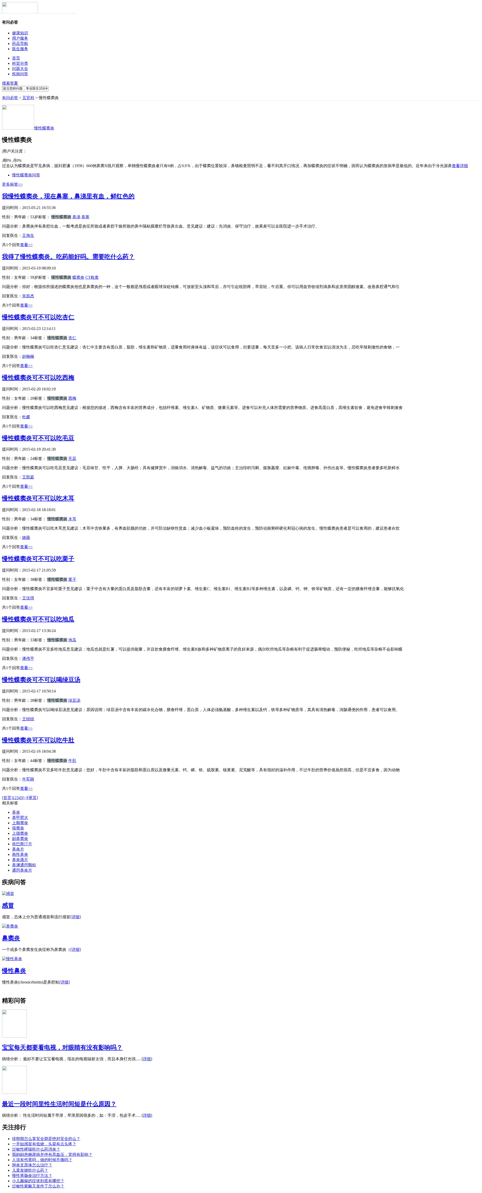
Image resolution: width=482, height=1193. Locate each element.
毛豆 (72, 458)
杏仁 (72, 338)
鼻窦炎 (11, 938)
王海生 (28, 235)
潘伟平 (28, 658)
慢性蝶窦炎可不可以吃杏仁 (38, 317)
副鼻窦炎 (20, 838)
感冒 (8, 905)
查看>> (26, 245)
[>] (25, 798)
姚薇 (26, 537)
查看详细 (460, 166)
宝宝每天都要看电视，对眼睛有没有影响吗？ (62, 1047)
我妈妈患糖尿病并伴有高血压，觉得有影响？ (52, 1154)
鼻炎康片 (20, 860)
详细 (147, 1059)
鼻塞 (85, 217)
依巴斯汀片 (22, 844)
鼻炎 (16, 812)
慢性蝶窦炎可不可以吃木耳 (38, 498)
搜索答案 (10, 83)
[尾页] (32, 798)
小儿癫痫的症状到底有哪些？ (38, 1181)
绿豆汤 (74, 700)
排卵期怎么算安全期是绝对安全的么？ (46, 1139)
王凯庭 (28, 477)
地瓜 (72, 640)
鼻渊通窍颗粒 (24, 865)
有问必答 (10, 98)
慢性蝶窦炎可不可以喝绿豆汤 (41, 679)
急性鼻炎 (20, 854)
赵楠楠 (28, 356)
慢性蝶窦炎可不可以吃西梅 (38, 377)
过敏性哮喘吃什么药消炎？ (36, 1149)
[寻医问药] (20, 12)
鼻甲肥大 (20, 817)
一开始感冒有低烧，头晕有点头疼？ (44, 1144)
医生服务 (20, 49)
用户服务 (20, 38)
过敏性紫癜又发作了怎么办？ (38, 1186)
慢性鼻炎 (14, 970)
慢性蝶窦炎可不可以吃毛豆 (38, 438)
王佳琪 (28, 598)
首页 (16, 58)
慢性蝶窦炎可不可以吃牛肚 (38, 740)
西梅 (72, 398)
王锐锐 (28, 719)
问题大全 (20, 68)
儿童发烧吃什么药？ (30, 1170)
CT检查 (92, 277)
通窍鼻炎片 (22, 870)
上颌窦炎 (20, 833)
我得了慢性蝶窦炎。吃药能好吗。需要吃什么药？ (68, 256)
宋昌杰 (28, 296)
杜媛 (26, 417)
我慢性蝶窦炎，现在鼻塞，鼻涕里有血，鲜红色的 (68, 196)
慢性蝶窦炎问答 (26, 175)
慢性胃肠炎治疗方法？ (32, 1175)
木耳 (72, 519)
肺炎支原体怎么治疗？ (32, 1165)
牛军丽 (28, 779)
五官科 (28, 98)
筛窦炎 (18, 828)
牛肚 (72, 760)
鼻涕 (76, 217)
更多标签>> (12, 184)
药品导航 (20, 43)
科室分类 (20, 63)
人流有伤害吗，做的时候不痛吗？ (42, 1160)
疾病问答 (20, 74)
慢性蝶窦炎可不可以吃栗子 (38, 558)
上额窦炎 (20, 823)
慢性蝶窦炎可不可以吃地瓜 (38, 619)
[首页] (7, 798)
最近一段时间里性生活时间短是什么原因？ (59, 1104)
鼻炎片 (18, 849)
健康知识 (20, 33)
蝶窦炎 (78, 277)
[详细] (75, 917)
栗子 (72, 579)
